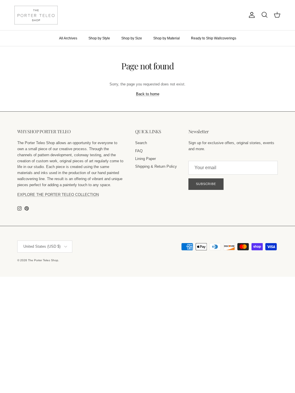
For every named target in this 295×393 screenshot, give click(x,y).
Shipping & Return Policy (156, 166)
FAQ (139, 151)
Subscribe (206, 184)
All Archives (68, 38)
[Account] (250, 15)
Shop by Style (99, 38)
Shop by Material (166, 38)
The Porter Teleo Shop (43, 260)
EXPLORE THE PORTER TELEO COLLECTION (58, 194)
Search (141, 143)
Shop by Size (131, 38)
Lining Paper (145, 159)
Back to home (147, 94)
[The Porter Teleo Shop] (36, 15)
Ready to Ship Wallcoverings (213, 38)
